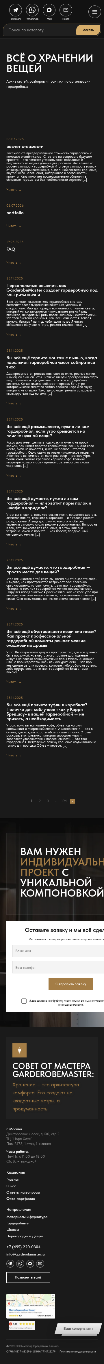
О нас (11, 1186)
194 (64, 801)
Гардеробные (17, 1223)
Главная (13, 1179)
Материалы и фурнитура (26, 1217)
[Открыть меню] (94, 11)
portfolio (15, 212)
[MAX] (30, 1264)
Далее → (72, 801)
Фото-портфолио (20, 1198)
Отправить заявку (70, 984)
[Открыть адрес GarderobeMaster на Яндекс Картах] (30, 1306)
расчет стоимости (25, 146)
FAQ (10, 249)
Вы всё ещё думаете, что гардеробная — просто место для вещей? (48, 569)
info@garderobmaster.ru (25, 1254)
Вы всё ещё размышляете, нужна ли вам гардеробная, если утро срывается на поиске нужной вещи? (47, 431)
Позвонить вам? (28, 1277)
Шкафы (12, 1229)
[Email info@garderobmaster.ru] (40, 1264)
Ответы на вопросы (23, 1192)
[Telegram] (10, 1264)
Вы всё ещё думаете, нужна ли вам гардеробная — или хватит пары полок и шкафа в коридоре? (48, 503)
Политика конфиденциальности (78, 1351)
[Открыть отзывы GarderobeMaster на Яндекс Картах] (30, 1325)
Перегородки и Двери (24, 1236)
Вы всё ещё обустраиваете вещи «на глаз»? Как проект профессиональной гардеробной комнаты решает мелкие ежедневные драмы (51, 638)
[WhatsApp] (20, 1264)
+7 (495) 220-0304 (23, 1247)
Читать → (14, 189)
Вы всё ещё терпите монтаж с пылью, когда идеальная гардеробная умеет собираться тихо (51, 362)
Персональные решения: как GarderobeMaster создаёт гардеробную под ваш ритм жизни (52, 290)
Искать (88, 30)
